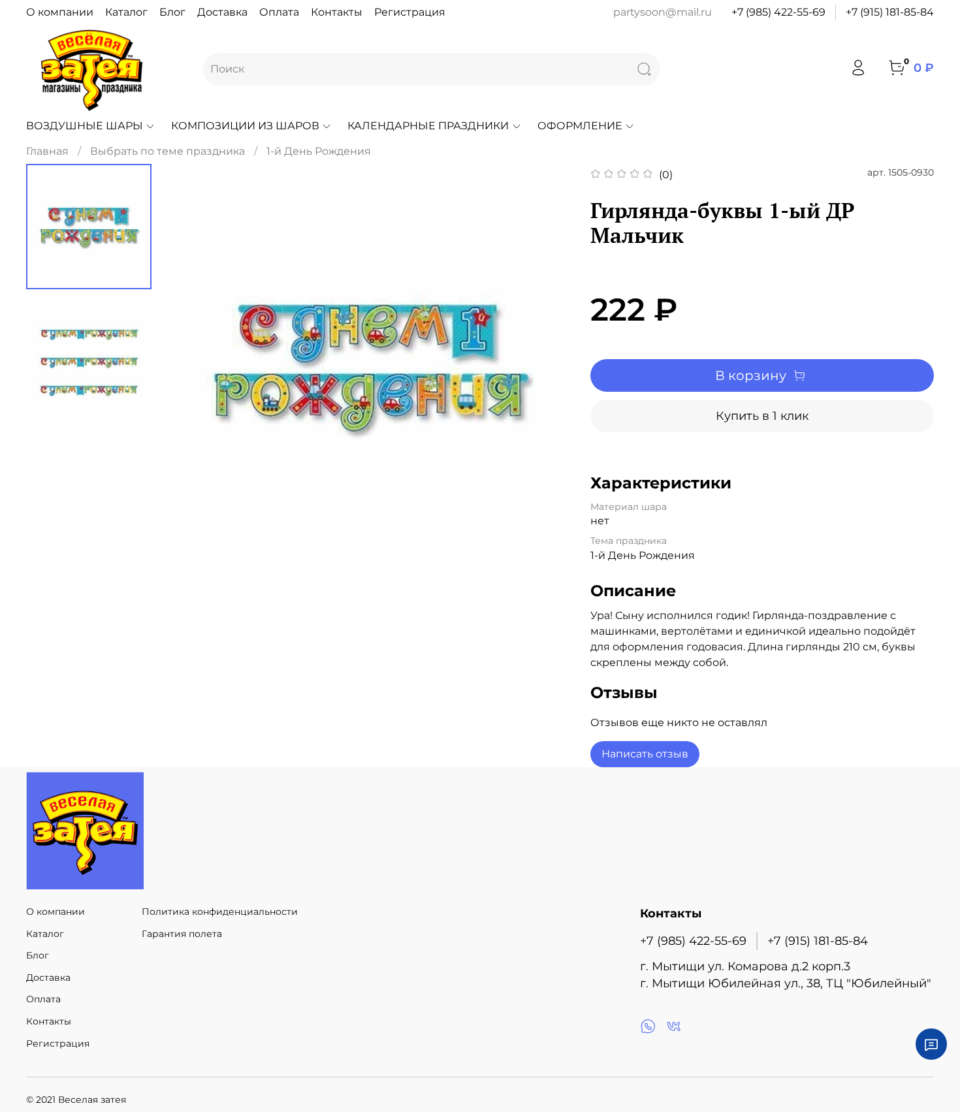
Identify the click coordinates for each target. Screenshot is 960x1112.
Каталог (126, 12)
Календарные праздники (428, 125)
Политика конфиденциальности (220, 911)
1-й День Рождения (318, 151)
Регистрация (409, 12)
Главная (47, 151)
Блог (172, 12)
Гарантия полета (182, 934)
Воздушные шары (84, 125)
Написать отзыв (644, 754)
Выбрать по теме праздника (167, 151)
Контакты (336, 12)
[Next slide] (544, 365)
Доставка (222, 12)
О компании (59, 12)
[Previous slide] (194, 365)
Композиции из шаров (245, 125)
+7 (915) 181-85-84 (890, 12)
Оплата (279, 12)
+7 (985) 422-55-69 (778, 12)
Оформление (579, 125)
